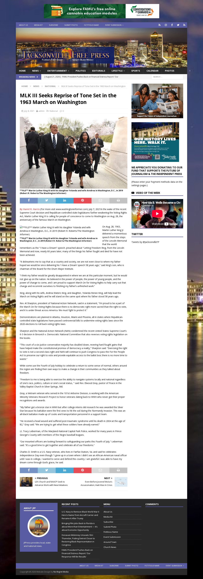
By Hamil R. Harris (30, 209)
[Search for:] (167, 76)
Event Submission (113, 25)
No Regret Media (61, 571)
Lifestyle (117, 70)
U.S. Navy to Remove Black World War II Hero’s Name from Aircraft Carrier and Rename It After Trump (80, 515)
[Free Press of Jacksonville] (101, 65)
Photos (169, 70)
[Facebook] (172, 25)
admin (42, 111)
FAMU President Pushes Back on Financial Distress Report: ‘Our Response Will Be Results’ (77, 553)
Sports (135, 70)
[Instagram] (166, 25)
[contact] (159, 25)
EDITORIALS (98, 70)
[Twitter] (178, 25)
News (35, 70)
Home (22, 70)
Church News (110, 547)
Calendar (152, 70)
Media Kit (38, 25)
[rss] (184, 25)
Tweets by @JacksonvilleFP (145, 241)
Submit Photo (71, 25)
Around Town (110, 542)
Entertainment (57, 70)
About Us (23, 25)
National (54, 111)
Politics (81, 70)
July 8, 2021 (29, 111)
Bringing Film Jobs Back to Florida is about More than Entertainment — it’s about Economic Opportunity (80, 526)
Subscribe (53, 25)
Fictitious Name (91, 25)
